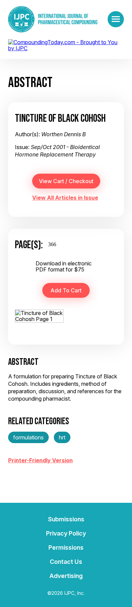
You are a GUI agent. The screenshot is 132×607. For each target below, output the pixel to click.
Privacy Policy (66, 533)
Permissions (66, 547)
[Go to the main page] (52, 19)
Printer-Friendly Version (40, 460)
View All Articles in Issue (65, 197)
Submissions (66, 519)
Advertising (66, 575)
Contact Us (66, 561)
